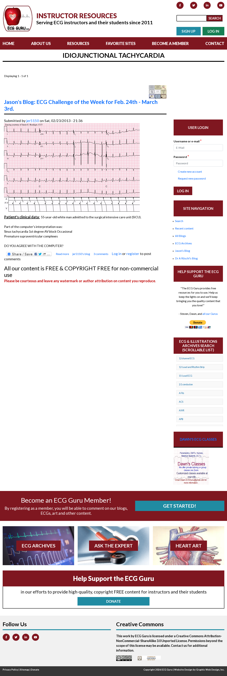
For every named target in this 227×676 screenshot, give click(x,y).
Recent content (184, 228)
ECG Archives (183, 243)
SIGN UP (188, 31)
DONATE (113, 601)
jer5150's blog (81, 253)
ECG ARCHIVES (38, 546)
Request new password (192, 178)
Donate (35, 669)
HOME (8, 43)
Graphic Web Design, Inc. (210, 669)
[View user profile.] (158, 92)
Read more (62, 254)
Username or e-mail (187, 141)
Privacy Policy (10, 669)
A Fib (181, 393)
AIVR (181, 410)
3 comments (100, 253)
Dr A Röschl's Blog (186, 258)
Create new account (190, 171)
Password (181, 156)
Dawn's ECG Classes (198, 439)
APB (181, 419)
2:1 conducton (186, 384)
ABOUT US (41, 43)
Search (179, 221)
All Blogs (180, 235)
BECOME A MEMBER (170, 43)
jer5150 (32, 120)
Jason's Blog (182, 250)
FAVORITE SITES (120, 43)
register (132, 253)
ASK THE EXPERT (113, 546)
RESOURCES (78, 43)
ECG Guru (167, 669)
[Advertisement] (68, 71)
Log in (116, 253)
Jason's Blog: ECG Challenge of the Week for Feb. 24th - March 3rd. (81, 105)
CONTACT (214, 43)
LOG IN (213, 31)
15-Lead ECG (185, 375)
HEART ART (189, 546)
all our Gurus (210, 313)
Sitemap (24, 669)
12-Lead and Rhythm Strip (191, 367)
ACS (181, 401)
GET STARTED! (179, 506)
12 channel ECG (187, 358)
